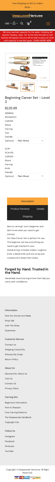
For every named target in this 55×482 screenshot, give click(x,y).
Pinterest (9, 446)
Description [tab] (27, 201)
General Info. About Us (16, 373)
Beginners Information (16, 402)
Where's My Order (14, 354)
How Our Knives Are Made (18, 315)
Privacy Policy (12, 388)
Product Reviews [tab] (20, 208)
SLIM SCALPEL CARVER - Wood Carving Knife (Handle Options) (10, 162)
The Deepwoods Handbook (18, 417)
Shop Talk (9, 320)
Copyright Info (12, 422)
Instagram (10, 436)
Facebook (10, 441)
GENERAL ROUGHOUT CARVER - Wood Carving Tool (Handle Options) (10, 127)
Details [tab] (40, 208)
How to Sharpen (13, 407)
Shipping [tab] (27, 216)
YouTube (9, 451)
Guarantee (10, 330)
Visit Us (9, 378)
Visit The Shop (12, 325)
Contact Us (10, 383)
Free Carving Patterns (16, 412)
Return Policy (11, 359)
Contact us (10, 344)
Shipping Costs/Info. (15, 349)
